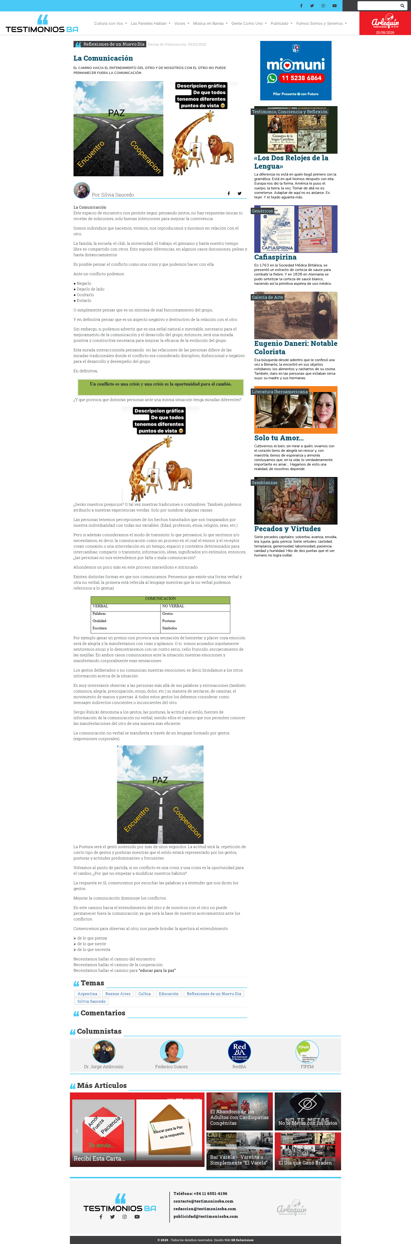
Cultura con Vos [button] (109, 23)
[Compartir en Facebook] (229, 193)
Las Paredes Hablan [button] (149, 23)
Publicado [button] (280, 23)
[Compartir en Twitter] (239, 193)
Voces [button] (180, 23)
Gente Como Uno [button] (247, 23)
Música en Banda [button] (209, 23)
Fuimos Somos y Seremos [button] (320, 23)
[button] (76, 1131)
